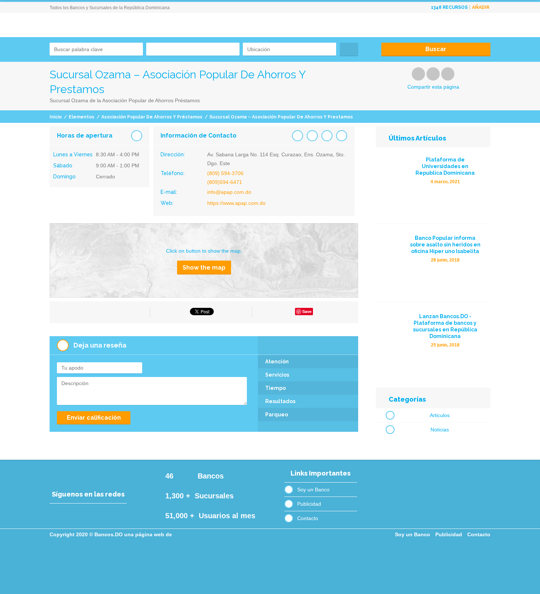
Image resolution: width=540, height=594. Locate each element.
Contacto (307, 518)
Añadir (480, 7)
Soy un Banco (313, 489)
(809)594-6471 (224, 182)
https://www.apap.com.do (236, 203)
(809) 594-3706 (225, 173)
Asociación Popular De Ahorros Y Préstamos (151, 117)
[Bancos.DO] (104, 40)
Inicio (56, 117)
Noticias (440, 430)
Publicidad (309, 504)
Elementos (81, 117)
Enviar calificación (94, 417)
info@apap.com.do (229, 192)
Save (307, 311)
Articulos (440, 415)
